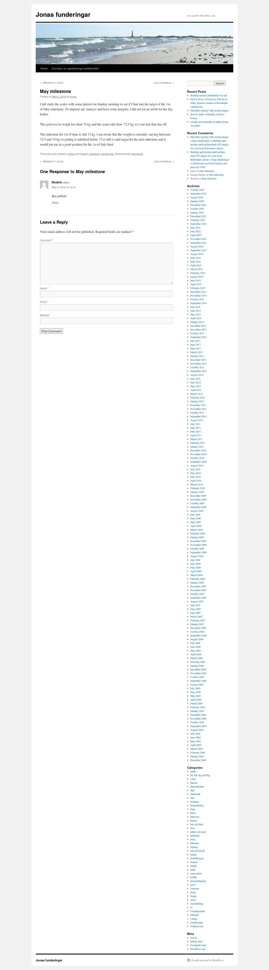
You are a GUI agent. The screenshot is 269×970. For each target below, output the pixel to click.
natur (192, 869)
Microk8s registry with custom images (209, 110)
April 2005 (195, 699)
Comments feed (198, 945)
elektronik (195, 794)
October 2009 (197, 503)
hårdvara (194, 816)
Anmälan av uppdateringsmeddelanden (75, 68)
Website (44, 315)
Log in (193, 937)
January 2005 (197, 711)
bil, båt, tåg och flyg (200, 775)
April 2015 (195, 284)
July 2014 (195, 306)
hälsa (71, 153)
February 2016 (197, 272)
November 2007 (198, 590)
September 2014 (198, 303)
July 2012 (195, 378)
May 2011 (195, 431)
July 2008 (195, 559)
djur (192, 790)
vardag (193, 918)
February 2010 (197, 488)
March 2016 (196, 269)
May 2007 (195, 612)
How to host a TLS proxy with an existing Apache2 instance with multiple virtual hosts (209, 102)
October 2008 (197, 548)
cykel (193, 779)
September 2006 (198, 635)
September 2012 (198, 371)
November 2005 (198, 673)
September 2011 (198, 416)
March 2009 (196, 529)
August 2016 (196, 254)
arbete (193, 771)
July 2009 (195, 514)
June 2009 (195, 518)
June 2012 (195, 382)
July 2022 (195, 227)
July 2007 (195, 605)
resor (192, 884)
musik (193, 865)
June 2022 (195, 231)
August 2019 (196, 246)
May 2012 (195, 386)
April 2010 (195, 480)
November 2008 (198, 544)
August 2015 (196, 276)
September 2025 (198, 193)
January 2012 (197, 401)
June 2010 (195, 473)
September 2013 (198, 337)
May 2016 (195, 261)
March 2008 (196, 575)
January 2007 (197, 624)
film (192, 797)
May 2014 (195, 314)
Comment (46, 240)
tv (191, 907)
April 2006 (195, 654)
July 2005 (195, 688)
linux (192, 839)
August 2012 (196, 374)
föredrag (194, 801)
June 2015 (195, 280)
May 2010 (195, 476)
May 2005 (195, 695)
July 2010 (195, 469)
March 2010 (196, 484)
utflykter (194, 914)
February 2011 (197, 442)
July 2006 (195, 643)
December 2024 (198, 204)
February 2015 (197, 288)
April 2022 (195, 235)
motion (193, 862)
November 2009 (198, 499)
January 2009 (197, 537)
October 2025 (197, 189)
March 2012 (196, 393)
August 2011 (196, 420)
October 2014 (197, 299)
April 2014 (195, 318)
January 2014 (197, 322)
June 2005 (195, 692)
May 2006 (195, 650)
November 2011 (198, 408)
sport (192, 899)
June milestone (164, 82)
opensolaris (196, 873)
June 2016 (195, 257)
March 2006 (196, 658)
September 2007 (198, 597)
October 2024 (197, 208)
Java (192, 828)
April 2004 (195, 745)
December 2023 (198, 216)
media (193, 854)
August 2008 (196, 556)
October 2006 (197, 631)
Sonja (193, 896)
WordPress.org (197, 948)
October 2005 (197, 677)
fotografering (196, 805)
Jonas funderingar (63, 14)
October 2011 (197, 412)
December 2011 (198, 405)
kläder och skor (198, 831)
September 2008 (198, 552)
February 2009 (197, 533)
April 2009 (195, 525)
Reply (55, 202)
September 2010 (198, 461)
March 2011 (196, 439)
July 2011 (195, 424)
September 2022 (198, 223)
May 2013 (195, 348)
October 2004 (197, 722)
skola (193, 892)
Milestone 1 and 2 (51, 82)
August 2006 (196, 639)
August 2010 (196, 465)
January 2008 (197, 582)
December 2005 (198, 669)
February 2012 (197, 397)
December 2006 (198, 627)
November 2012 (198, 363)
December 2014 (198, 291)
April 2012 (195, 390)
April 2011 (195, 435)
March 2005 (196, 703)
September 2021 (198, 242)
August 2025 (196, 197)
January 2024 (197, 212)
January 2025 (197, 201)
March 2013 (196, 352)
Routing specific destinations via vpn (208, 95)
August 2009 (196, 510)
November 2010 (198, 454)
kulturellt (194, 835)
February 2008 (197, 578)
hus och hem (196, 824)
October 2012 (197, 367)
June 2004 (195, 737)
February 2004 (197, 752)
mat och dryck (197, 850)
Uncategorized (197, 911)
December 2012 (198, 359)
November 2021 (198, 238)
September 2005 (198, 680)
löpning (194, 847)
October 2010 (197, 458)
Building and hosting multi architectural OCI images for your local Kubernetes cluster (209, 144)
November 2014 (198, 295)
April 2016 (195, 265)
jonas (73, 96)
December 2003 (198, 760)
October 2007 (197, 593)
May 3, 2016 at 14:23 (64, 187)
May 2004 (195, 741)
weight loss (107, 153)
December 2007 (198, 586)
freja (192, 809)
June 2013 (195, 344)
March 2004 (196, 748)
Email (44, 301)
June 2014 (195, 310)
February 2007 (197, 620)
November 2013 (198, 329)
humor (193, 820)
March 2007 (196, 616)
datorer (193, 782)
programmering (198, 881)
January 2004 (197, 756)
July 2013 (195, 340)
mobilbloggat (196, 858)
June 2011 (195, 427)
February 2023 (197, 220)
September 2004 (198, 726)
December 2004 (198, 714)
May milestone (209, 178)
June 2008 (195, 563)
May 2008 (195, 567)
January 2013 (197, 356)
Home (43, 68)
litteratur (194, 843)
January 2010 (197, 491)
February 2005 (197, 707)
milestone (94, 153)
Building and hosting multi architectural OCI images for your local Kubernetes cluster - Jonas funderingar (209, 155)
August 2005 (196, 684)
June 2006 (195, 646)
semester (194, 888)
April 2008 (195, 571)
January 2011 (197, 446)
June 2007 (195, 609)
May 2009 (195, 522)
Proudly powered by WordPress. (207, 960)
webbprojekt (196, 922)
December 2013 (198, 325)
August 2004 (196, 729)
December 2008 (198, 541)
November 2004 (198, 718)
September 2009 (198, 507)
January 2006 (197, 665)
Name (44, 288)
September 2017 (198, 250)
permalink (137, 153)
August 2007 (196, 601)
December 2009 (198, 495)
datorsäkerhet (197, 786)
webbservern (196, 926)
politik (193, 877)
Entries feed (196, 941)
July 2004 (195, 733)
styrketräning (196, 903)
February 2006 (197, 661)
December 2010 (198, 450)
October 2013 (197, 333)
